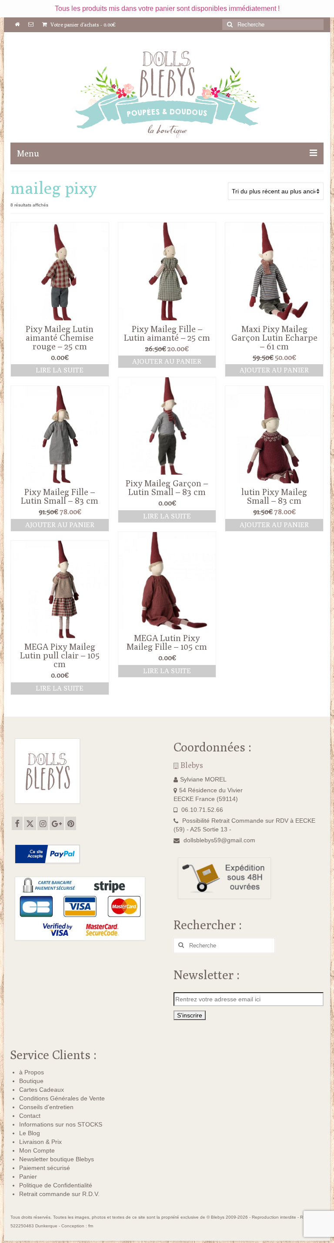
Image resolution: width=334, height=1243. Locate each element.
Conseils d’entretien (46, 1106)
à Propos (31, 1072)
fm (90, 1225)
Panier (28, 1176)
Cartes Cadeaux (41, 1089)
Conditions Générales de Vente (62, 1098)
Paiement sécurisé (44, 1167)
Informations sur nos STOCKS (60, 1124)
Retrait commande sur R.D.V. (59, 1193)
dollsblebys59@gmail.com (219, 840)
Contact (29, 1115)
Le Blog (29, 1133)
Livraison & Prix (40, 1141)
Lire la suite (60, 370)
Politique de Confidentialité (55, 1185)
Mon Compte (37, 1150)
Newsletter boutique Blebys (56, 1159)
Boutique (31, 1080)
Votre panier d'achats (82, 24)
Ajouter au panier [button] (166, 361)
